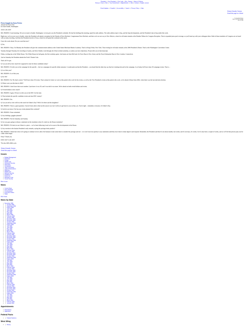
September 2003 (11, 257)
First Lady (120, 1)
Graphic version (144, 3)
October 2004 (10, 239)
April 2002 (9, 281)
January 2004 (10, 251)
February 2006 (11, 216)
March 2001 (10, 300)
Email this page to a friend (235, 13)
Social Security (9, 179)
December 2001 (11, 287)
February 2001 (11, 301)
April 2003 (9, 264)
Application (8, 311)
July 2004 (9, 243)
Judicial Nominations (10, 169)
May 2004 (9, 246)
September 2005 (11, 223)
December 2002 (11, 270)
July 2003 (9, 260)
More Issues (4, 181)
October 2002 (10, 273)
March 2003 (10, 266)
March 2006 (10, 214)
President (103, 1)
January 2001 (10, 303)
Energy (6, 160)
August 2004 (10, 241)
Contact (136, 3)
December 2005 (11, 219)
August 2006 (10, 207)
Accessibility (120, 8)
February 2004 (11, 250)
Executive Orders (9, 192)
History (9, 324)
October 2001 (10, 290)
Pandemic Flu (8, 174)
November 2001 (11, 289)
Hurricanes (7, 164)
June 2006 (9, 210)
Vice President (112, 1)
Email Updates (105, 8)
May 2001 (9, 297)
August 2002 (10, 276)
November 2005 (11, 220)
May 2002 (9, 280)
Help (142, 8)
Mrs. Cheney (128, 1)
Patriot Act (7, 176)
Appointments (124, 3)
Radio (6, 194)
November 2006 (9, 203)
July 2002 (9, 277)
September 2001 (11, 291)
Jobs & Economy (9, 167)
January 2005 (10, 234)
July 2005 (9, 226)
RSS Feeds (4, 196)
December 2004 (11, 236)
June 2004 (9, 244)
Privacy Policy (135, 8)
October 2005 (10, 222)
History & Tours (99, 3)
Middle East (8, 171)
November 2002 (11, 271)
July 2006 (9, 209)
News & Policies (138, 1)
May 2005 (9, 229)
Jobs (131, 3)
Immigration (8, 166)
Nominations (8, 310)
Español (112, 8)
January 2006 (10, 217)
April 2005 (9, 230)
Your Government (114, 3)
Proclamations (8, 191)
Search (127, 8)
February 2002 (11, 284)
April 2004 (9, 247)
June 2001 (9, 296)
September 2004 (11, 240)
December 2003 (11, 253)
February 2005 (11, 233)
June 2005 (9, 227)
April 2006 (9, 213)
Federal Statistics (11, 318)
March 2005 (10, 231)
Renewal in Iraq (9, 177)
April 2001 (9, 299)
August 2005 (10, 224)
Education (7, 159)
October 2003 (10, 256)
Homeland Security (10, 163)
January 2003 (10, 269)
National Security (9, 173)
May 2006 (9, 212)
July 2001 (9, 294)
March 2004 (10, 249)
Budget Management (10, 157)
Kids (106, 3)
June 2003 (9, 261)
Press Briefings (9, 189)
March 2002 (10, 283)
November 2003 (11, 254)
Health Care (8, 161)
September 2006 (11, 206)
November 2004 (11, 237)
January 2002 (10, 286)
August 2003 (10, 259)
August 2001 (10, 293)
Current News (8, 188)
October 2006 (10, 204)
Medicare (7, 170)
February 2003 (11, 267)
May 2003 (9, 263)
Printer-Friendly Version (234, 11)
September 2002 (11, 274)
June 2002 (9, 279)
